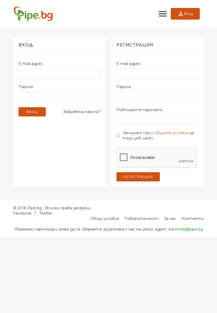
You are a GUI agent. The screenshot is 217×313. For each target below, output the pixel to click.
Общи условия (105, 218)
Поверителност (141, 218)
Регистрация (138, 177)
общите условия (171, 133)
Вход (185, 14)
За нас (170, 218)
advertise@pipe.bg (185, 229)
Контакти (193, 218)
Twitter (45, 213)
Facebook (22, 213)
